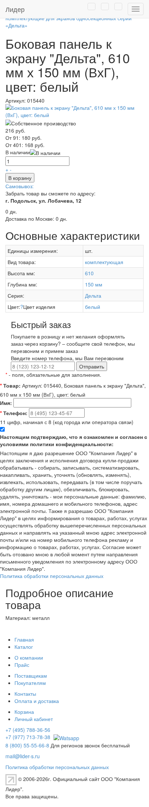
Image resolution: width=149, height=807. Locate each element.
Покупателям (30, 682)
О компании (28, 657)
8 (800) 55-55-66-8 (27, 745)
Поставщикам (30, 675)
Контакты (25, 693)
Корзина (24, 711)
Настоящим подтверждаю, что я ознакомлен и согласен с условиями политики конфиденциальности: (73, 440)
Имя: (6, 402)
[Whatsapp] (65, 737)
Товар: (10, 385)
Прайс (21, 664)
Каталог (23, 646)
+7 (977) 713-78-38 (27, 737)
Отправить (91, 366)
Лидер (15, 9)
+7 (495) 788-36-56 (27, 729)
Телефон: (13, 413)
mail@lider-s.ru (22, 756)
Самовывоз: (19, 186)
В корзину (19, 177)
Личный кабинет (33, 718)
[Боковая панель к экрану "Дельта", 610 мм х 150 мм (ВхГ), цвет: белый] (74, 110)
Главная (24, 639)
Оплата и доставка (36, 700)
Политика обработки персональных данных (51, 575)
